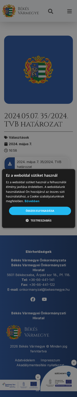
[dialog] (38, 198)
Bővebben (32, 201)
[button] (39, 220)
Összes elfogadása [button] (40, 211)
